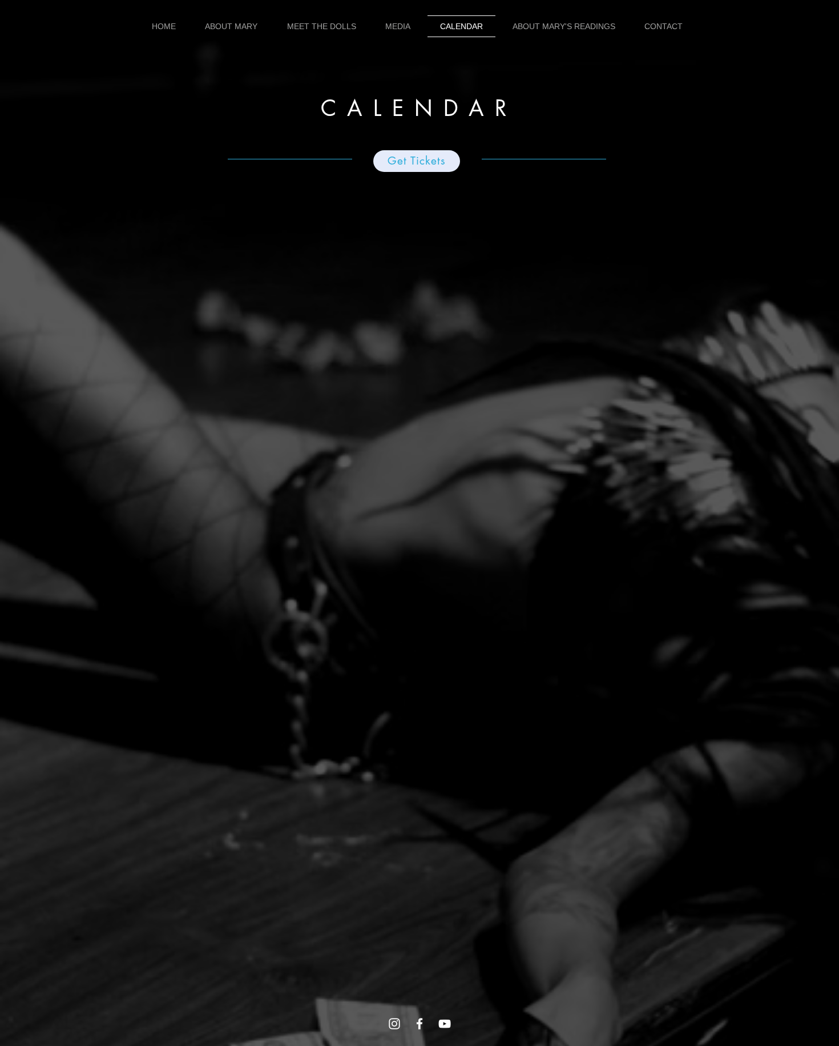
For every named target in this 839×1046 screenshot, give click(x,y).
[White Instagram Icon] (394, 1023)
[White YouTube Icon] (444, 1023)
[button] (232, 26)
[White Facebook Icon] (419, 1023)
